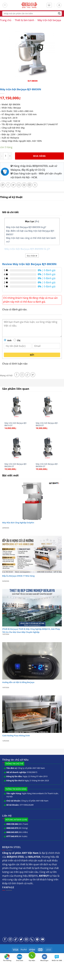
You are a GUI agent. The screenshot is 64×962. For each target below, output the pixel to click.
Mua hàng (39, 155)
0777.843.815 (12, 836)
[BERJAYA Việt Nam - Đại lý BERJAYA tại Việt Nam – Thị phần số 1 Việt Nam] (29, 5)
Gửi (32, 354)
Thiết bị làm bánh (24, 20)
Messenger (44, 960)
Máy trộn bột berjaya (49, 20)
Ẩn (37, 221)
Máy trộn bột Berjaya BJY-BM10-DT (15, 424)
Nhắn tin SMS (57, 960)
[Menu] (5, 5)
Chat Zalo (19, 960)
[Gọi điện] (32, 956)
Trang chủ (5, 20)
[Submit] (59, 13)
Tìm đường (7, 960)
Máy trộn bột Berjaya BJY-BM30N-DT (47, 465)
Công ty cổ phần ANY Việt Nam (31, 768)
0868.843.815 (12, 828)
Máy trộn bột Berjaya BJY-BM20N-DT (15, 465)
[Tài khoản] (59, 5)
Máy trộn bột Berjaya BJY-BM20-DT (47, 424)
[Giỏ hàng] (49, 5)
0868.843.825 (12, 832)
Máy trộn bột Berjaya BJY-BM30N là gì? (26, 227)
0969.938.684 (12, 824)
